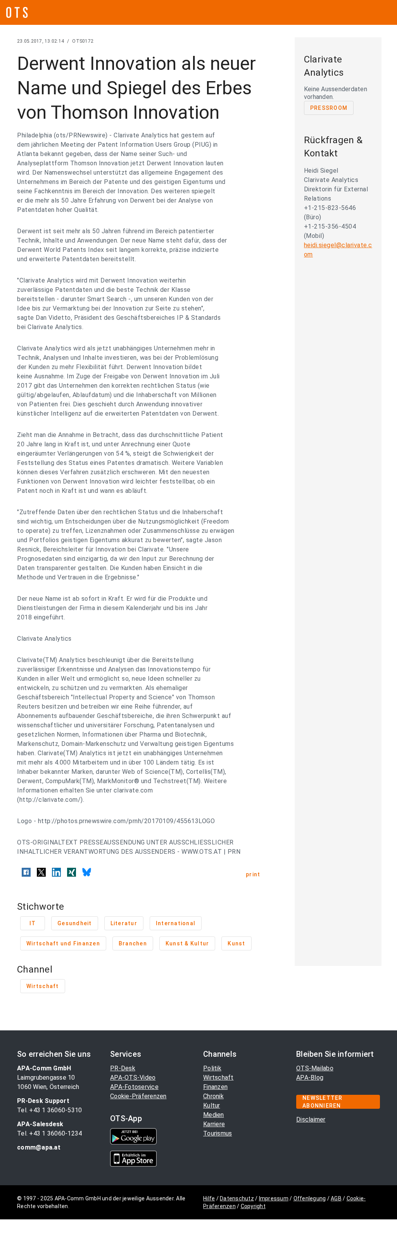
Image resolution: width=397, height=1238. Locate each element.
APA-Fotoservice (134, 1087)
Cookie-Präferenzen (138, 1096)
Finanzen (215, 1087)
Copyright (253, 1206)
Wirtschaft (218, 1077)
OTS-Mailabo (314, 1068)
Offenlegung (309, 1198)
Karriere (214, 1124)
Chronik (213, 1096)
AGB (336, 1198)
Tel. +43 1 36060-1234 (49, 1133)
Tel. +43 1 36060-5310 (49, 1110)
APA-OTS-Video (132, 1077)
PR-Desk (122, 1068)
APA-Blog (309, 1077)
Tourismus (217, 1133)
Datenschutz (237, 1198)
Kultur (211, 1105)
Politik (212, 1068)
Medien (213, 1114)
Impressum (273, 1198)
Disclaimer (311, 1119)
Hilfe (209, 1198)
